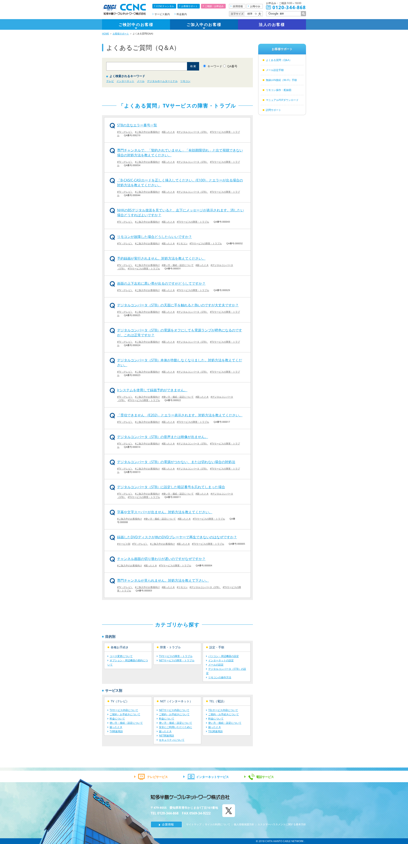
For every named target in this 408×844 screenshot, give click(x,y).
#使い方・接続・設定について (178, 265)
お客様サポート (189, 6)
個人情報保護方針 (244, 824)
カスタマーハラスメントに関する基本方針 (282, 824)
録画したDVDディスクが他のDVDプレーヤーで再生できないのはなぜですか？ (177, 537)
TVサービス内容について (124, 710)
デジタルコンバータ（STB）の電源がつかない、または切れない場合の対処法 (176, 461)
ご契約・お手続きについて (125, 714)
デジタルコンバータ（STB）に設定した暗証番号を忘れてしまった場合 (171, 487)
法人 (272, 24)
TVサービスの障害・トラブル (176, 656)
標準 (249, 14)
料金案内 (182, 14)
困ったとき (116, 727)
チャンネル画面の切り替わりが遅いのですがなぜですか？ (161, 558)
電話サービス (265, 777)
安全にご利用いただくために (175, 727)
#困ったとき (168, 131)
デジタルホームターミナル (162, 81)
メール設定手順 (275, 70)
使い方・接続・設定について (126, 723)
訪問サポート (273, 110)
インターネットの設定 (221, 660)
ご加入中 (204, 24)
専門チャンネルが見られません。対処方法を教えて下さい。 (163, 580)
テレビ (110, 81)
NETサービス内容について (174, 710)
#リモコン (182, 243)
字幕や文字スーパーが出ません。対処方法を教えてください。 (164, 512)
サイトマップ (193, 824)
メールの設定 (216, 664)
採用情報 (238, 6)
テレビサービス (157, 777)
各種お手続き (120, 647)
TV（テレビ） (120, 701)
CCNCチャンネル (165, 6)
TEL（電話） (217, 701)
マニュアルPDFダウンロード (282, 100)
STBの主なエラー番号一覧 (137, 125)
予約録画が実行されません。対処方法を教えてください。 (161, 258)
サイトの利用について (217, 824)
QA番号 (232, 66)
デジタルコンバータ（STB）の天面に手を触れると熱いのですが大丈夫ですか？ (178, 305)
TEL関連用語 (215, 731)
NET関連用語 (166, 735)
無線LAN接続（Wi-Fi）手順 (281, 80)
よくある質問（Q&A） (279, 60)
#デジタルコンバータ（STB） (192, 131)
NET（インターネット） (176, 701)
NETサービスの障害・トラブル (176, 660)
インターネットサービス (212, 777)
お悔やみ (255, 6)
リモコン (185, 81)
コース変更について (121, 656)
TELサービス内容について (223, 710)
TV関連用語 (116, 731)
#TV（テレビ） (125, 131)
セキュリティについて (171, 740)
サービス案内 (162, 14)
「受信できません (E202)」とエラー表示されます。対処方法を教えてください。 (179, 415)
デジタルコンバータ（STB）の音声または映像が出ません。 (162, 436)
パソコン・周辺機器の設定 (223, 656)
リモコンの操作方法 (219, 677)
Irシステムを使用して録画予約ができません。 (152, 390)
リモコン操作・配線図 (278, 90)
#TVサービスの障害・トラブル (193, 221)
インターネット (125, 81)
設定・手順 (216, 647)
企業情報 (168, 824)
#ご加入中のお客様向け (147, 131)
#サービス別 (123, 543)
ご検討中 (136, 24)
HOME (105, 33)
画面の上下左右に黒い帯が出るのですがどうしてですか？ (161, 283)
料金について (117, 718)
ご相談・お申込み (214, 6)
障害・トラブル (170, 647)
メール (140, 81)
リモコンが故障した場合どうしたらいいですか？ (154, 236)
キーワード (214, 66)
